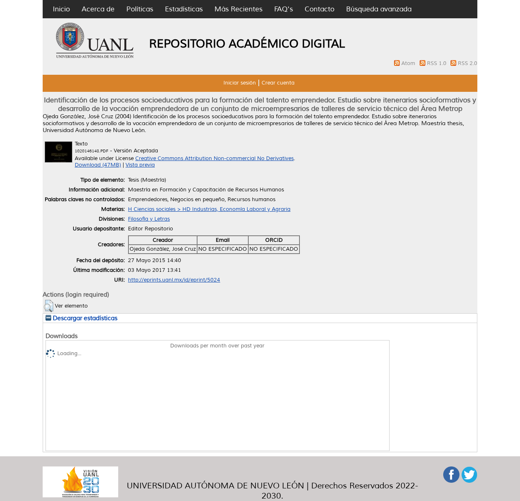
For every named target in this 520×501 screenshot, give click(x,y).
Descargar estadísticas (84, 318)
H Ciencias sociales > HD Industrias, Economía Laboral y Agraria (209, 209)
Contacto (319, 9)
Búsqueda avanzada (379, 9)
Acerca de (98, 9)
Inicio (61, 9)
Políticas (139, 9)
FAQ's (283, 9)
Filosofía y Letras (149, 219)
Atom (409, 63)
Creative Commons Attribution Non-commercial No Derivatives (214, 158)
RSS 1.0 (437, 63)
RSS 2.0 (467, 63)
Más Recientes (238, 9)
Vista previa (140, 165)
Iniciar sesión (239, 83)
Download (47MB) (98, 165)
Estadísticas (184, 9)
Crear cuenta (278, 83)
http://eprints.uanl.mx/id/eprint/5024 (174, 280)
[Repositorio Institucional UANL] (95, 57)
